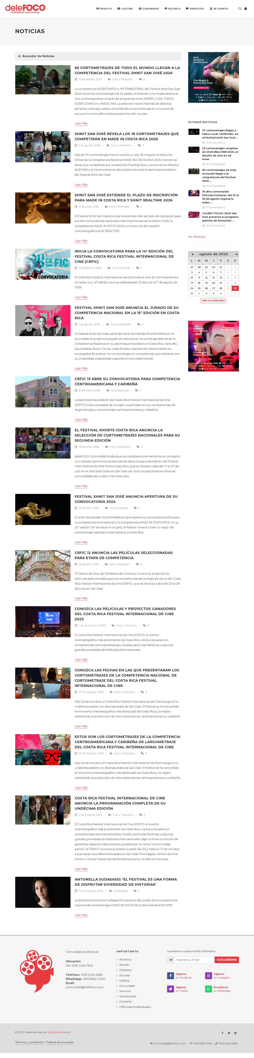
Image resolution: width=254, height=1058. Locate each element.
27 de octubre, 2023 (91, 692)
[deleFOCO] (25, 8)
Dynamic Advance (59, 1032)
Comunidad (150, 8)
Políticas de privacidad (59, 1042)
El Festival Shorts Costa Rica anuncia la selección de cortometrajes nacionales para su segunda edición (127, 435)
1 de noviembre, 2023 (92, 625)
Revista (106, 8)
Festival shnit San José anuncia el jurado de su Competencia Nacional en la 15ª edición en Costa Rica (127, 313)
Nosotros (125, 959)
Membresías (127, 996)
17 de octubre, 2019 (90, 890)
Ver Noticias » (197, 236)
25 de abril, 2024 (88, 564)
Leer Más (81, 123)
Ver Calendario (213, 300)
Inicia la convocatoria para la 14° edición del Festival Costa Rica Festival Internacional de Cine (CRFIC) (124, 256)
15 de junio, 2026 (88, 206)
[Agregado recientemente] (245, 8)
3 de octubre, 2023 (90, 814)
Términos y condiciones (29, 1042)
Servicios (197, 8)
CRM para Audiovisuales (135, 1007)
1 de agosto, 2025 (89, 324)
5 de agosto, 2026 (89, 145)
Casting (127, 8)
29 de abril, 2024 (88, 508)
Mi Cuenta (221, 8)
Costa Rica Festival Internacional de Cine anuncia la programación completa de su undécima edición (120, 803)
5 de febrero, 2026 (89, 268)
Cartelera (125, 970)
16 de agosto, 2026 (90, 79)
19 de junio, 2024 (88, 446)
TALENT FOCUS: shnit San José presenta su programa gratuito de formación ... (220, 217)
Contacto (125, 1001)
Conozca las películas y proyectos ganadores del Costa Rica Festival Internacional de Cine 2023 (125, 614)
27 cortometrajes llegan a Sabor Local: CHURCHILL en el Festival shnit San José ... (220, 134)
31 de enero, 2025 (89, 390)
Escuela (174, 8)
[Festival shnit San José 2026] (213, 77)
